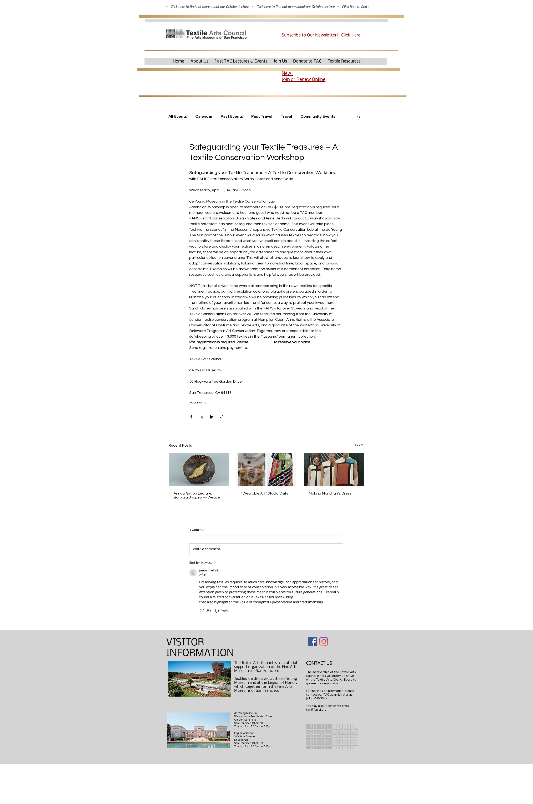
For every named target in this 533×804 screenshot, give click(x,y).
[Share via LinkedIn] (212, 417)
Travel (286, 116)
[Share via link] (222, 417)
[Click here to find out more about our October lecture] (266, 7)
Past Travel (261, 116)
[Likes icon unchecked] (202, 610)
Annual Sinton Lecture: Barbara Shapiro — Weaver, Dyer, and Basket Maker (198, 495)
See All (359, 444)
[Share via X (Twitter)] (201, 417)
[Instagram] (323, 641)
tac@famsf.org (316, 709)
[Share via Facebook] (191, 417)
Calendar (203, 116)
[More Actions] (340, 572)
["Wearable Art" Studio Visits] (266, 469)
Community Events (317, 116)
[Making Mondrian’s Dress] (334, 469)
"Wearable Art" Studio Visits (264, 493)
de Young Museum (245, 713)
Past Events (232, 116)
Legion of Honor (244, 733)
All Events (177, 116)
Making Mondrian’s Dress (330, 493)
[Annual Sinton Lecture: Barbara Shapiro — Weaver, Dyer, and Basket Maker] (199, 469)
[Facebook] (312, 641)
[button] (199, 61)
